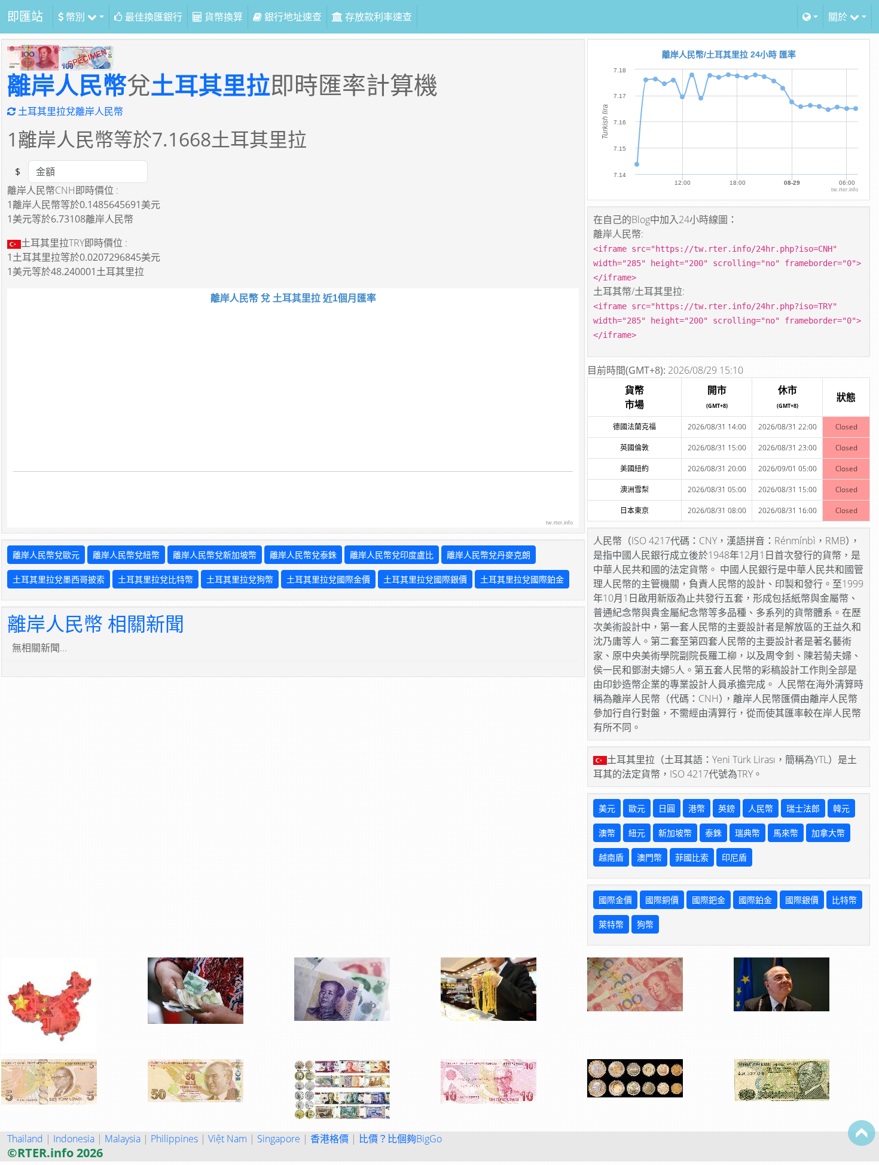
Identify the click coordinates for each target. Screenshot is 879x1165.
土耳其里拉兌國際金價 (328, 579)
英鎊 (726, 808)
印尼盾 (734, 857)
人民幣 (760, 808)
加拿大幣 (828, 832)
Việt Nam (227, 1138)
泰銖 (713, 832)
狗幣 (645, 924)
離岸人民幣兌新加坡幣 (215, 554)
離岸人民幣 (67, 84)
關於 (839, 16)
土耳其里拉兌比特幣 (155, 579)
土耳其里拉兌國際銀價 (425, 579)
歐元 (636, 808)
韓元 (841, 808)
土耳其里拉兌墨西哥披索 (59, 579)
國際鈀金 (708, 899)
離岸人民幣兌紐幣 (126, 554)
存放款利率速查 (377, 16)
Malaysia (123, 1138)
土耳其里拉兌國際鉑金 (522, 579)
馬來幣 (785, 832)
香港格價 (329, 1138)
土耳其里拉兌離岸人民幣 (69, 111)
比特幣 (844, 899)
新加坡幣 (675, 832)
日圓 (666, 808)
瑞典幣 (747, 832)
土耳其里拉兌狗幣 (239, 579)
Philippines (174, 1138)
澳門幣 (649, 857)
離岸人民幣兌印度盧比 (392, 554)
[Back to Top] (861, 1132)
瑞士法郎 (803, 808)
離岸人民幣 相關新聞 (95, 623)
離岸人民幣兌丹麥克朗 (488, 554)
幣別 (75, 16)
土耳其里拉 (210, 84)
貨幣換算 (222, 16)
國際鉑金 (755, 899)
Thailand (25, 1138)
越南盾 (611, 857)
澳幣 (607, 832)
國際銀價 (802, 899)
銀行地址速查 (292, 16)
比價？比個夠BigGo (400, 1138)
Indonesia (73, 1138)
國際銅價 (662, 899)
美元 (607, 808)
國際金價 (615, 899)
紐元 (636, 832)
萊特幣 (611, 924)
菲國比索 (692, 857)
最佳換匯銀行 (152, 16)
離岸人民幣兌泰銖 (303, 554)
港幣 (696, 808)
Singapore (278, 1138)
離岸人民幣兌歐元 (46, 554)
